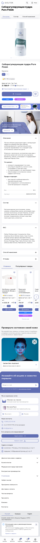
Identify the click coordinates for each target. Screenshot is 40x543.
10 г (8, 74)
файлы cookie (19, 528)
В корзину (18, 94)
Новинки (7, 266)
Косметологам (6, 462)
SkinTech (12, 541)
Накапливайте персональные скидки (15, 89)
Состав (15, 16)
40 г (3, 74)
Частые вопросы (7, 493)
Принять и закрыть (10, 533)
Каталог (5, 541)
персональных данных (25, 389)
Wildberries (20, 99)
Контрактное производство (10, 471)
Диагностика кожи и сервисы (11, 458)
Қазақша (17, 514)
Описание (6, 16)
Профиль (35, 541)
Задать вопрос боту (8, 106)
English (30, 514)
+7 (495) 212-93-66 (9, 421)
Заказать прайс (18, 440)
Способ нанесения (28, 16)
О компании (5, 476)
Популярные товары (24, 266)
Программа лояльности (9, 484)
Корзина (20, 541)
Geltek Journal (6, 480)
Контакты (4, 507)
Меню (35, 2)
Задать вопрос (18, 436)
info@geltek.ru (8, 428)
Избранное (27, 541)
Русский (7, 514)
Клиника (4, 502)
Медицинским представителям (12, 467)
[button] (36, 524)
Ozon (7, 99)
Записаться (7, 130)
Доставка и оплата (8, 489)
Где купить (5, 498)
